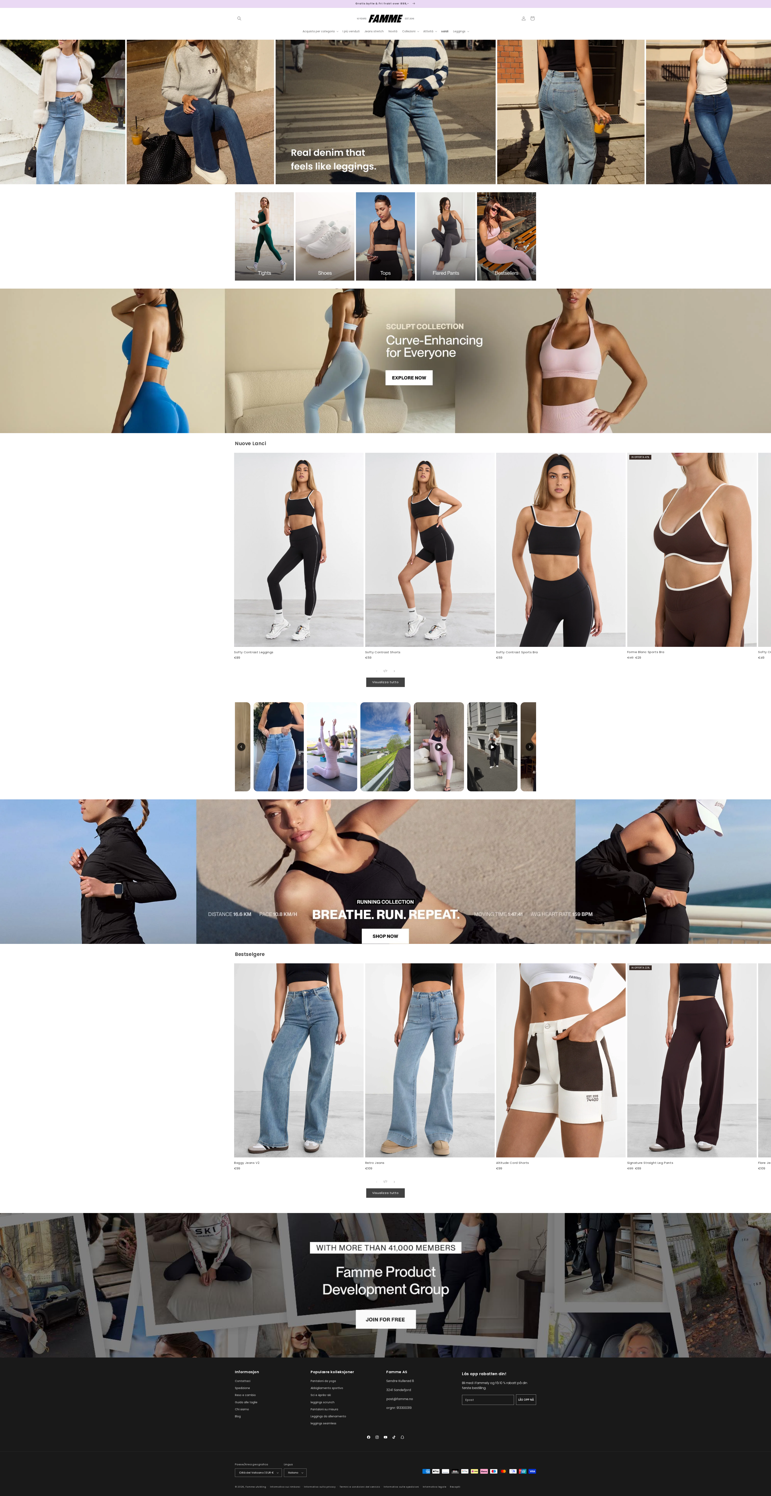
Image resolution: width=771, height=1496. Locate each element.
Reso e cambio (245, 1395)
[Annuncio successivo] (534, 4)
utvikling (261, 1486)
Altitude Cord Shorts (512, 1163)
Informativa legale (434, 1486)
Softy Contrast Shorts (383, 652)
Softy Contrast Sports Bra (517, 652)
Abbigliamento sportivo (327, 1388)
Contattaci (242, 1381)
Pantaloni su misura (324, 1409)
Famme (250, 1486)
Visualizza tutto (385, 682)
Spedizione (242, 1388)
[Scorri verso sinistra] (376, 671)
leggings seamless (323, 1423)
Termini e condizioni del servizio (360, 1486)
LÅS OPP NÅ (526, 1400)
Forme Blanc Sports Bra (645, 652)
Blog (238, 1416)
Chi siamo (242, 1409)
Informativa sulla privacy (320, 1486)
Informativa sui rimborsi (285, 1486)
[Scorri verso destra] (394, 671)
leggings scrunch (323, 1402)
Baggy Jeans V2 (246, 1163)
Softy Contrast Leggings (253, 652)
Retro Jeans (375, 1163)
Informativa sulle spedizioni (401, 1486)
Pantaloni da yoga (323, 1381)
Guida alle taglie (246, 1402)
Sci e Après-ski (321, 1395)
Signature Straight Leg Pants (650, 1163)
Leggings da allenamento (328, 1416)
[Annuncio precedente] (236, 4)
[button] (239, 18)
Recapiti (455, 1486)
